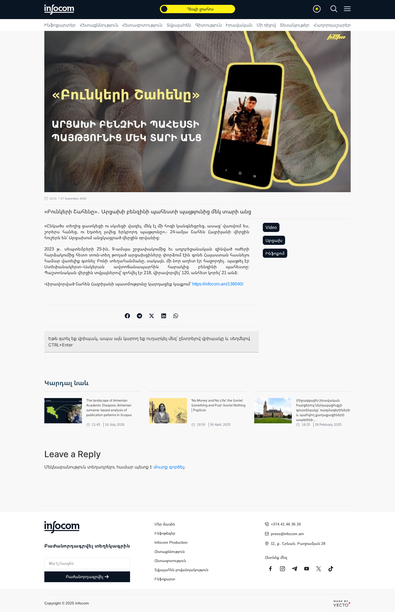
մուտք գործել (168, 467)
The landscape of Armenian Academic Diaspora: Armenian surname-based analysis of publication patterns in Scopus (109, 407)
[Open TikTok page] (330, 568)
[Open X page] (318, 568)
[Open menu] (347, 8)
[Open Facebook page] (270, 568)
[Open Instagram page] (282, 568)
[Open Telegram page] (294, 568)
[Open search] (334, 8)
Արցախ (273, 240)
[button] (127, 316)
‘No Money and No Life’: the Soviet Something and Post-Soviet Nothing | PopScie (218, 405)
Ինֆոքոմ (275, 253)
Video (271, 227)
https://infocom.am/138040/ (217, 284)
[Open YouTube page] (306, 568)
